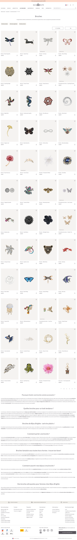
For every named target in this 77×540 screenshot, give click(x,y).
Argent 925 (15, 8)
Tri (70, 28)
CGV (66, 509)
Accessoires (23, 8)
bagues (33, 473)
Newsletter (3, 518)
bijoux (11, 398)
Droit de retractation (69, 517)
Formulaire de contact (18, 509)
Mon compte (3, 515)
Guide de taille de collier (5, 522)
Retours (2, 514)
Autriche (41, 511)
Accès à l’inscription (67, 532)
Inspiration (48, 8)
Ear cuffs (28, 512)
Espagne (41, 514)
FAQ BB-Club (3, 511)
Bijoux (9, 8)
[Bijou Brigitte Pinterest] (51, 530)
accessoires (65, 487)
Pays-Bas (41, 515)
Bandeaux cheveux (30, 514)
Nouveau (3, 8)
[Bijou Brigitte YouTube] (40, 532)
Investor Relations (55, 509)
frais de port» (36, 538)
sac (44, 443)
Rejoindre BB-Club (4, 509)
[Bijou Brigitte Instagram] (44, 530)
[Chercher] (75, 8)
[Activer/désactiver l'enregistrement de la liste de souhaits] (17, 32)
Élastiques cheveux (30, 511)
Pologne (41, 517)
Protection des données (69, 514)
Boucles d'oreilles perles (31, 509)
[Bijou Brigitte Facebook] (48, 530)
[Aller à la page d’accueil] (38, 4)
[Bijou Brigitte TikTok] (40, 530)
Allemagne (41, 509)
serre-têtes (50, 445)
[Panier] (75, 5)
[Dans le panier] (17, 55)
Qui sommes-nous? (56, 511)
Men (43, 8)
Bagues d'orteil (29, 517)
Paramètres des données (70, 522)
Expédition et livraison (5, 512)
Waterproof (31, 8)
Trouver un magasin (17, 511)
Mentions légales (68, 515)
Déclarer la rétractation (69, 518)
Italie (40, 512)
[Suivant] (74, 388)
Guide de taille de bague (5, 520)
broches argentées (64, 416)
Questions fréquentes (5, 517)
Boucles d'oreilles (30, 515)
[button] (70, 5)
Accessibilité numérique (69, 520)
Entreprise (54, 512)
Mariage (38, 8)
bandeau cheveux (23, 443)
